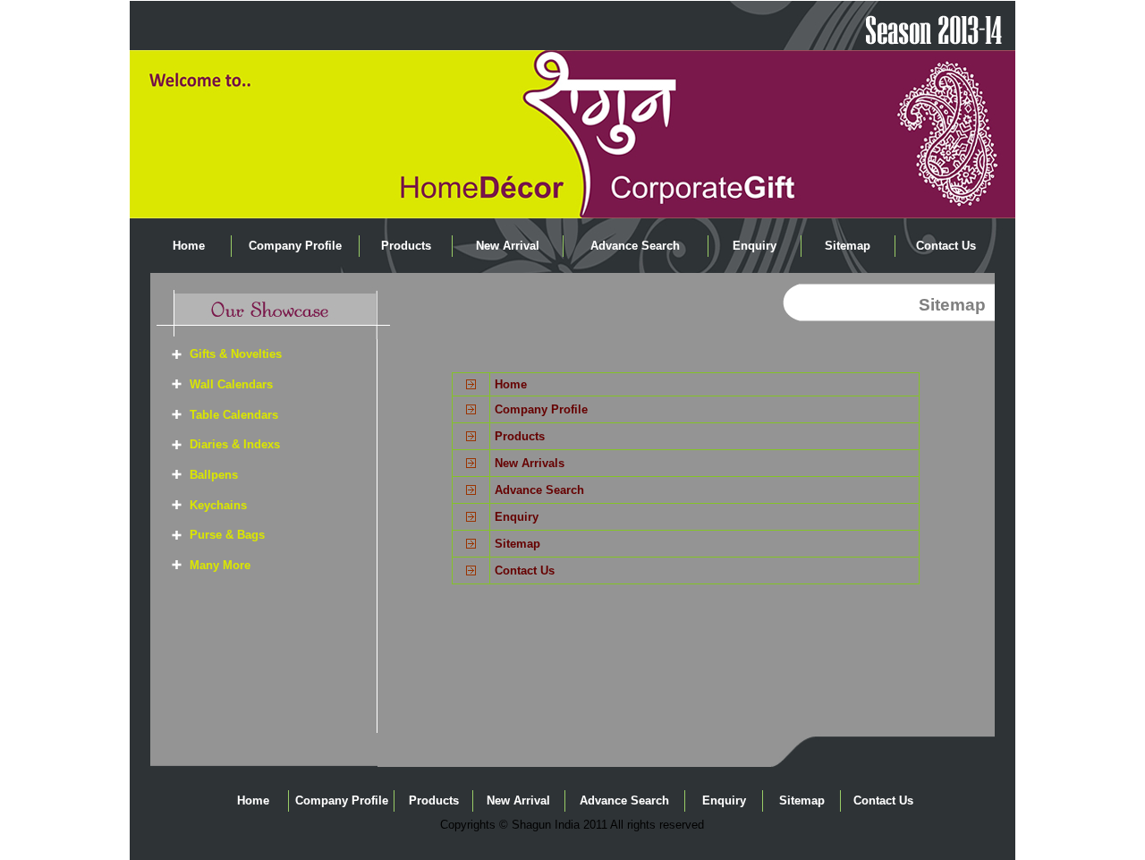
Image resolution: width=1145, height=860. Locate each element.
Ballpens (214, 474)
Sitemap (847, 245)
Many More (220, 565)
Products (406, 245)
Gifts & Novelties (236, 354)
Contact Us (946, 245)
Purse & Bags (227, 534)
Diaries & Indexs (235, 444)
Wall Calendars (231, 384)
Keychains (218, 505)
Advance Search (635, 245)
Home (189, 245)
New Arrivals (529, 463)
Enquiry (754, 245)
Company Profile (295, 245)
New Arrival (507, 245)
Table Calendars (234, 414)
